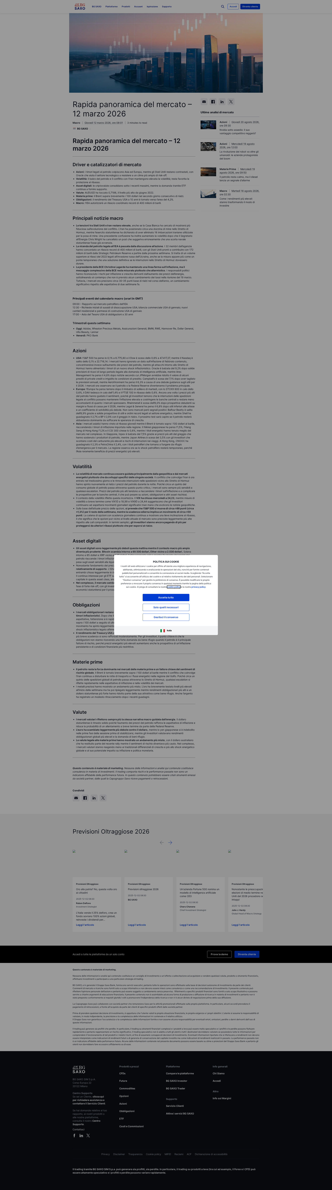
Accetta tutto (166, 597)
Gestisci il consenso (166, 617)
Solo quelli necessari (166, 607)
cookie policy (173, 587)
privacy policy (198, 587)
